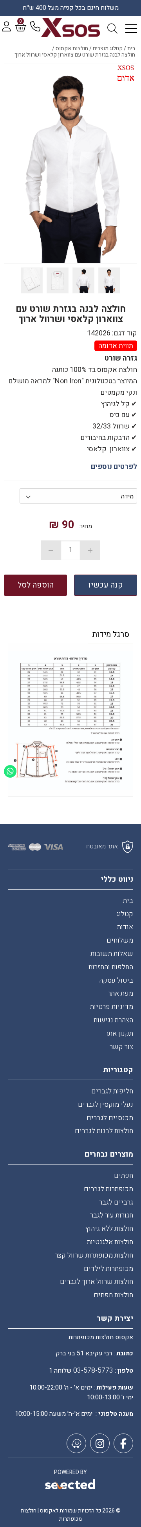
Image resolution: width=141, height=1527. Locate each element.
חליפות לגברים (112, 1091)
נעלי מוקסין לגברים (105, 1104)
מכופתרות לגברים (108, 1189)
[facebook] (123, 1443)
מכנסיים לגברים (110, 1118)
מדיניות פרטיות (111, 1007)
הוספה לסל (36, 585)
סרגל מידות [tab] (110, 634)
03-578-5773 (93, 1370)
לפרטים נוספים (114, 466)
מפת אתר (120, 993)
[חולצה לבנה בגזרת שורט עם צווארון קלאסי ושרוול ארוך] (70, 163)
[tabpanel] (70, 721)
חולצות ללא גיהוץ (109, 1228)
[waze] (76, 1443)
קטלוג (124, 914)
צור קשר (121, 1047)
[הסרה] (51, 550)
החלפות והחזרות (111, 967)
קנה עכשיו (106, 585)
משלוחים (120, 940)
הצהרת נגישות (113, 1020)
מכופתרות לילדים (108, 1268)
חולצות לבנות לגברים (104, 1131)
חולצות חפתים (113, 1295)
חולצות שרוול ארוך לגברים (96, 1281)
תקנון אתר (119, 1033)
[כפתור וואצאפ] (10, 771)
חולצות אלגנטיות (110, 1242)
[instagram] (100, 1443)
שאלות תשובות (111, 953)
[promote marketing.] (70, 1485)
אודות (125, 927)
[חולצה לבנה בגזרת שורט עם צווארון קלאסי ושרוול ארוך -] (109, 280)
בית (128, 900)
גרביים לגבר (116, 1202)
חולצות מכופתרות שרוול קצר (94, 1255)
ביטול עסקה (116, 980)
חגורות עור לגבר (111, 1215)
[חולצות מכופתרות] (70, 27)
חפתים (123, 1175)
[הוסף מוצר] (90, 550)
